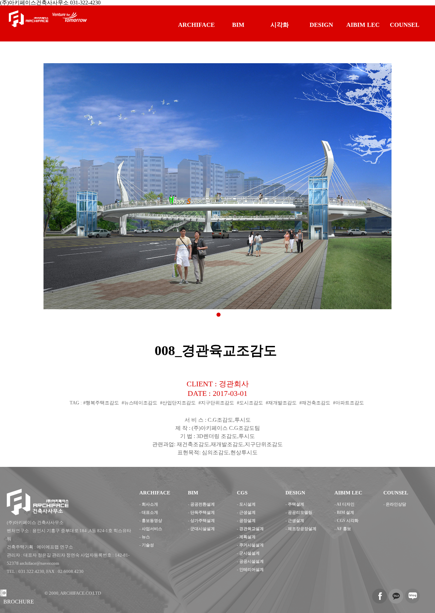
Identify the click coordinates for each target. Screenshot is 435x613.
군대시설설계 (202, 528)
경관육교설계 (251, 528)
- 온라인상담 (394, 504)
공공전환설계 (202, 504)
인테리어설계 (251, 569)
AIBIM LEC (363, 24)
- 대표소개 (148, 512)
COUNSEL (404, 24)
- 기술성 (146, 545)
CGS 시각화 (348, 520)
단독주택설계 (202, 512)
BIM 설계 (345, 512)
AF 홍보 (343, 528)
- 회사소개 (148, 504)
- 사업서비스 (150, 528)
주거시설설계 (251, 545)
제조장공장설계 (302, 528)
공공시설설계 (251, 561)
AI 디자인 (345, 504)
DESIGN (321, 24)
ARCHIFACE (196, 24)
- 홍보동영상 (150, 520)
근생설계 (247, 512)
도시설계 (247, 504)
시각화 (280, 24)
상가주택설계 (202, 520)
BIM (238, 24)
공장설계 (247, 520)
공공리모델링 (300, 512)
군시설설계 (249, 553)
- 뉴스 (144, 537)
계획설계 (247, 537)
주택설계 (296, 504)
